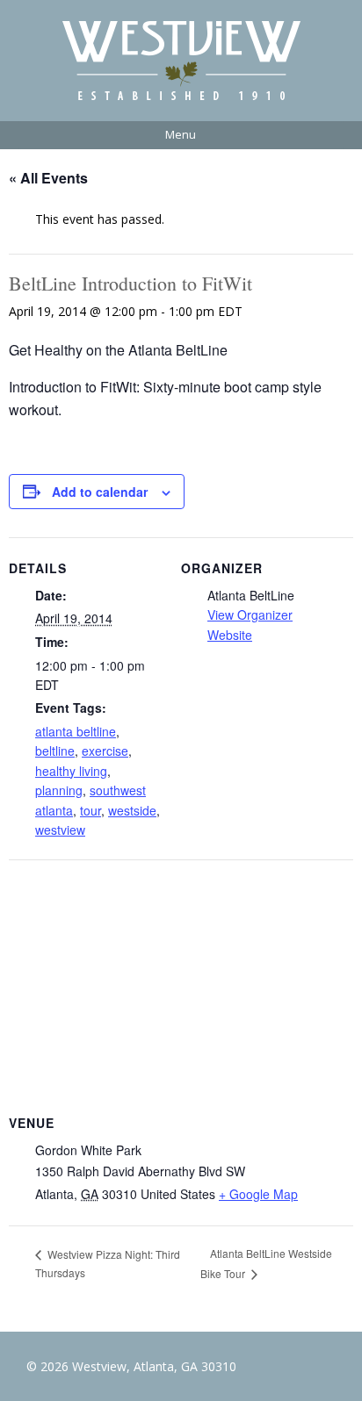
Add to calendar (100, 491)
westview (60, 829)
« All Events (48, 178)
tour (90, 810)
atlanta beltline (75, 731)
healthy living (71, 771)
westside (132, 810)
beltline (55, 750)
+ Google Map (258, 1194)
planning (59, 790)
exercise (105, 750)
